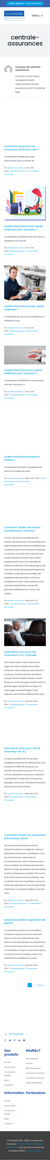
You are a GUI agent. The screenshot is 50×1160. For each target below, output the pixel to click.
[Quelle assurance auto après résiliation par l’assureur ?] (25, 355)
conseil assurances (18, 171)
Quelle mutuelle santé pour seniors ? (22, 458)
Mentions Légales (24, 1144)
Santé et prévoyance (19, 903)
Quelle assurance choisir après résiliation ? (24, 307)
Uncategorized (16, 797)
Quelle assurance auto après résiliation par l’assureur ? (23, 371)
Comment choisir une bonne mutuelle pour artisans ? (22, 529)
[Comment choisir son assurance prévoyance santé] (25, 820)
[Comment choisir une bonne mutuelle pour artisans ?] (25, 509)
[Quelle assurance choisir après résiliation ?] (25, 283)
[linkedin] (19, 1040)
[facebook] (5, 1040)
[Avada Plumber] (14, 11)
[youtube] (24, 1040)
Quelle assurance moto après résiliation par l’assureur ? (23, 227)
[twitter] (10, 1040)
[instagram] (15, 1040)
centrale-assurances (15, 168)
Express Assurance (33, 1151)
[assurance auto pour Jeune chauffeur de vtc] (25, 730)
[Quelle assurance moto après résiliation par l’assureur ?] (25, 203)
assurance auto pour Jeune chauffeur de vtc (22, 749)
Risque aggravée (17, 251)
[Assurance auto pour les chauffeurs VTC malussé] (25, 632)
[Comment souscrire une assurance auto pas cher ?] (25, 125)
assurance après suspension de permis (24, 921)
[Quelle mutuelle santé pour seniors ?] (25, 430)
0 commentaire (33, 171)
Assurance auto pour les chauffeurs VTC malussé (20, 653)
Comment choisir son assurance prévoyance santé (25, 836)
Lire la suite (8, 174)
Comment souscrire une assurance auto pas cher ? (21, 148)
